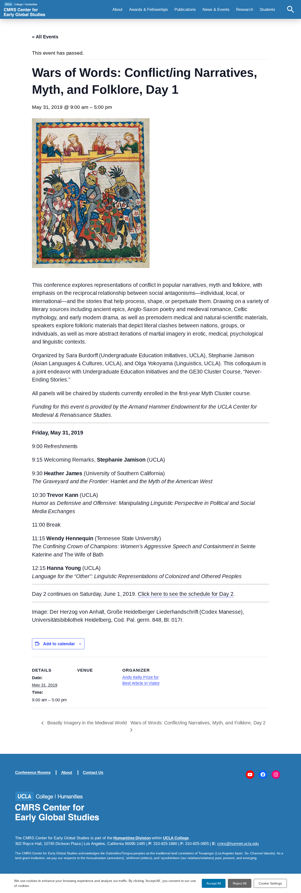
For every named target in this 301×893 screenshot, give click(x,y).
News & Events (216, 9)
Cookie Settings (270, 883)
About (117, 9)
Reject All (239, 883)
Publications (185, 9)
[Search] (290, 9)
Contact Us (93, 772)
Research (244, 9)
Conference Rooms (32, 772)
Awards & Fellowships (148, 9)
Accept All (213, 883)
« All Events (45, 36)
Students (267, 9)
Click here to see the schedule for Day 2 (186, 594)
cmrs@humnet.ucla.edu (238, 843)
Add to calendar (59, 644)
